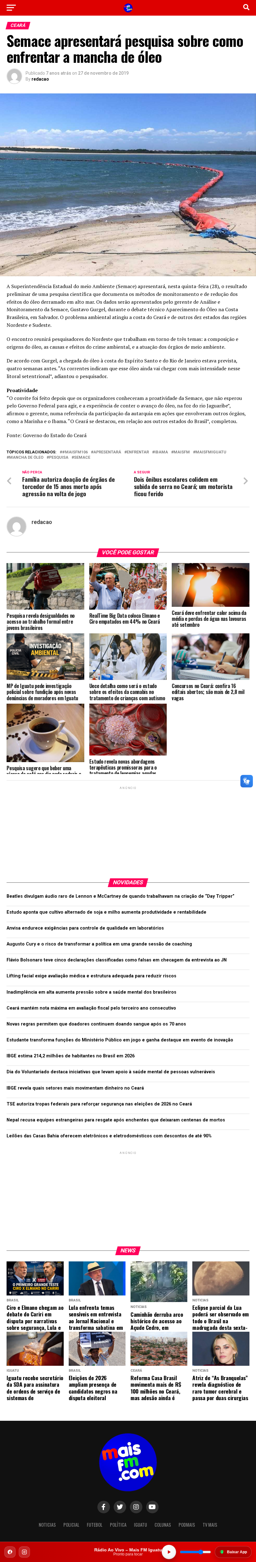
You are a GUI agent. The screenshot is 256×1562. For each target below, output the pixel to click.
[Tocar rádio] (169, 1552)
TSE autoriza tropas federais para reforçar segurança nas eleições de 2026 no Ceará (99, 1104)
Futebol (94, 1524)
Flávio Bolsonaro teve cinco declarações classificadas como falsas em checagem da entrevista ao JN (117, 960)
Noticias (47, 1524)
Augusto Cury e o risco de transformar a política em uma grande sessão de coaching (99, 944)
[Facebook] (10, 1552)
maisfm (182, 452)
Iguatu (140, 1524)
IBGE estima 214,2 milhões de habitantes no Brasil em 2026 (71, 1056)
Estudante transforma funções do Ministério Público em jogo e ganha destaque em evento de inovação (120, 1040)
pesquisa (58, 458)
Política (118, 1524)
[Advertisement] (128, 830)
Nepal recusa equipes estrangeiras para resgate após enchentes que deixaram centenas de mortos (116, 1120)
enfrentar (138, 452)
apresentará (107, 452)
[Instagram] (24, 1552)
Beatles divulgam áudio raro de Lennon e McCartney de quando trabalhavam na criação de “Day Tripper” (120, 896)
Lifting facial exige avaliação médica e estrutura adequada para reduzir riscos (91, 976)
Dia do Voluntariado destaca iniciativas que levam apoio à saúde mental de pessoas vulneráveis (111, 1072)
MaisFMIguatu (210, 452)
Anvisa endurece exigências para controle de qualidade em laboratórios (85, 928)
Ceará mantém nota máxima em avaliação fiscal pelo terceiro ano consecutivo (91, 1008)
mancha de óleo (26, 458)
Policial (71, 1524)
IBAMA (161, 452)
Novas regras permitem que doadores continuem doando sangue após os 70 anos (96, 1024)
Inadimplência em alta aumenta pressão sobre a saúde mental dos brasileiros (91, 992)
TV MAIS (210, 1524)
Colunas (163, 1524)
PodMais (187, 1524)
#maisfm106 (75, 452)
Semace (82, 458)
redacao (40, 79)
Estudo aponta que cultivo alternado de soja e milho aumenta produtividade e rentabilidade (106, 912)
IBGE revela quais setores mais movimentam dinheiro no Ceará (75, 1088)
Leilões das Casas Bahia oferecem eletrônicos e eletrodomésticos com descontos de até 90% (109, 1136)
